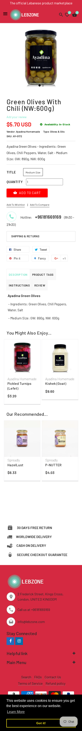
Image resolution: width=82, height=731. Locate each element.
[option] (22, 373)
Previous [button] (11, 369)
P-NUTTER (53, 465)
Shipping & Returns (25, 236)
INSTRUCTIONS (19, 285)
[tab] (41, 236)
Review (39, 285)
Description (18, 274)
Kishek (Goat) (55, 383)
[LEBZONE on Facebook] (10, 641)
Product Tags (43, 274)
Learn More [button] (16, 712)
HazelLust (15, 465)
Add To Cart (29, 193)
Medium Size (33, 172)
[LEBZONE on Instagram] (19, 641)
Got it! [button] (41, 723)
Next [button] (71, 369)
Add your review (16, 117)
